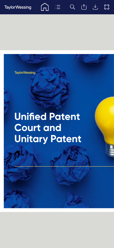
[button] (45, 7)
